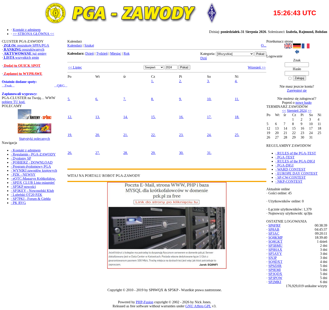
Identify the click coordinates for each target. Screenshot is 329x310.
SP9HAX (275, 249)
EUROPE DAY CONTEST (296, 173)
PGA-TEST (285, 157)
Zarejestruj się (297, 90)
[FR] (306, 47)
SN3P (272, 258)
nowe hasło (303, 102)
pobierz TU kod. (13, 102)
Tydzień (102, 53)
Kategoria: (207, 54)
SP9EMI (274, 270)
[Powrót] (296, 53)
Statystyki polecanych (34, 139)
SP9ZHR (275, 266)
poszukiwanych (24, 49)
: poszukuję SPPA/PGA (26, 45)
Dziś (203, 58)
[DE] (297, 47)
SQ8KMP (275, 237)
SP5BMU (275, 245)
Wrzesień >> (257, 67)
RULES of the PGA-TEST (295, 153)
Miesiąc (115, 53)
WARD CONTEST (290, 169)
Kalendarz (74, 45)
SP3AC (273, 233)
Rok (127, 53)
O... (263, 45)
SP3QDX (275, 274)
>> (310, 111)
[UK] (288, 47)
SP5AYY (275, 254)
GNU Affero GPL (198, 306)
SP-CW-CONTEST (290, 177)
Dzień (89, 53)
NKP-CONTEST (288, 181)
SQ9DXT (275, 262)
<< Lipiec (75, 67)
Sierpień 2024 (297, 111)
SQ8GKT (275, 241)
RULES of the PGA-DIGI (295, 161)
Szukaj (89, 45)
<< (284, 111)
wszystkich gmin (21, 57)
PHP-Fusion (144, 302)
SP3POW (275, 278)
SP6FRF (274, 225)
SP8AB (273, 229)
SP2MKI (274, 282)
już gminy (25, 53)
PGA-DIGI (284, 165)
